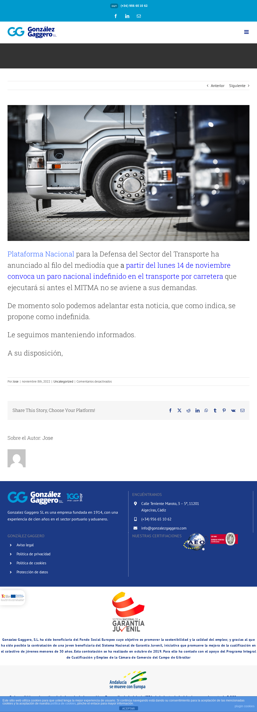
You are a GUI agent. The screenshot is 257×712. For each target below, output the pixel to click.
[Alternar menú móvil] (246, 32)
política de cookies (63, 703)
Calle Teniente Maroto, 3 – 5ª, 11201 (170, 503)
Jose (16, 381)
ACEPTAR (128, 708)
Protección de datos (32, 572)
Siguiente (237, 85)
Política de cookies (31, 563)
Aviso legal (25, 545)
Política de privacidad (33, 554)
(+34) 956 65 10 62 (134, 6)
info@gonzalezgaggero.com (163, 528)
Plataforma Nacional (41, 253)
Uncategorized (63, 381)
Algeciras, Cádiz (153, 510)
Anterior (217, 85)
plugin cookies (244, 706)
